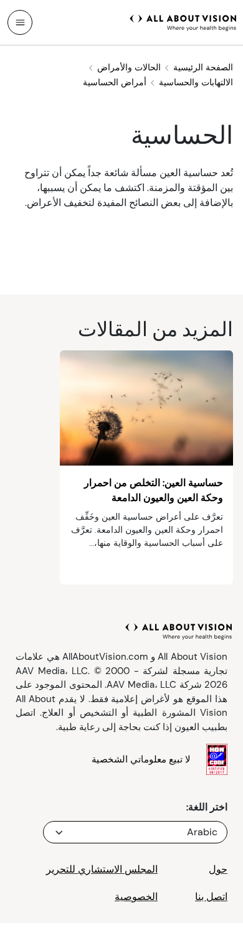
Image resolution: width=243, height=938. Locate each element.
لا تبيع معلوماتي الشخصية (141, 759)
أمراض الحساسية (114, 82)
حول (218, 869)
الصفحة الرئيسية (203, 67)
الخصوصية (136, 896)
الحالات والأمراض (129, 67)
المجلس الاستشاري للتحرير (102, 869)
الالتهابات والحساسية (196, 82)
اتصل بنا (211, 896)
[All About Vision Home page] (183, 21)
